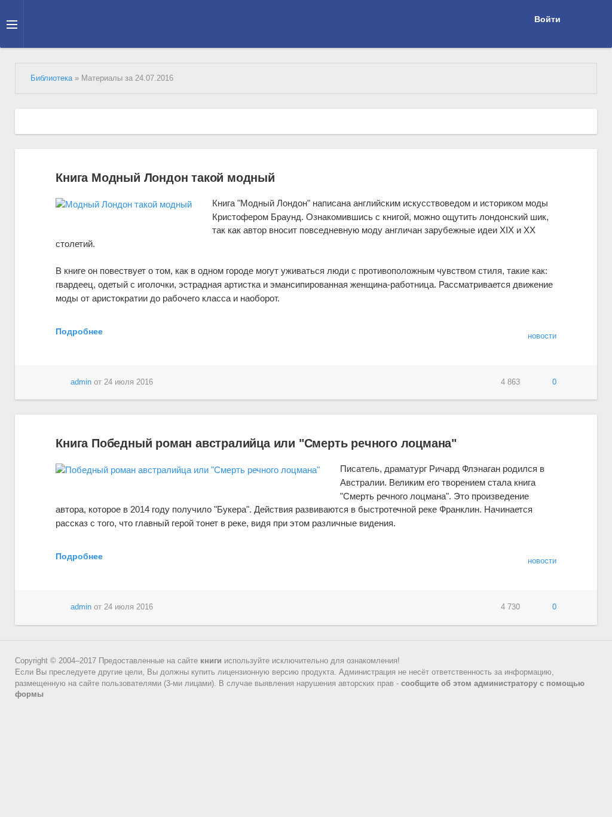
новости (542, 336)
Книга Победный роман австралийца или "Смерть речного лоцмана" (256, 443)
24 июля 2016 (128, 382)
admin (81, 382)
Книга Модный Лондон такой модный (165, 177)
